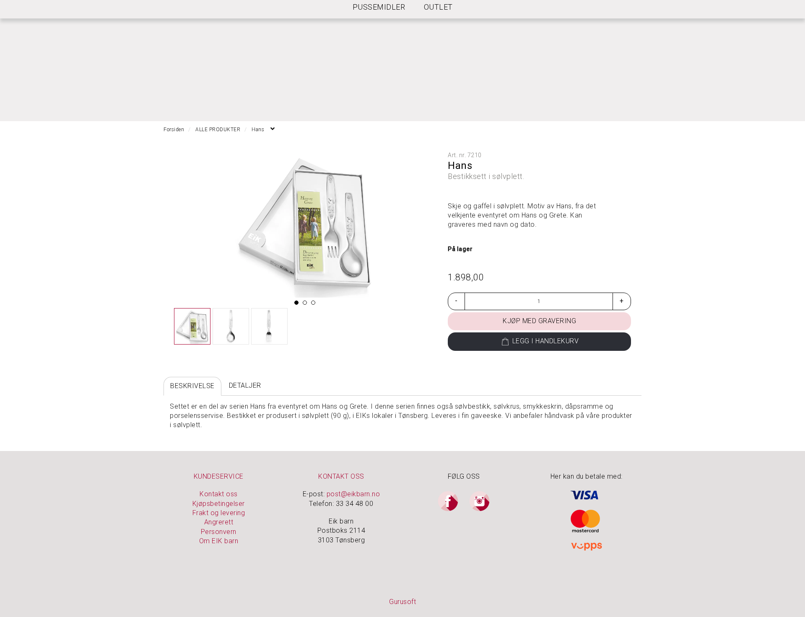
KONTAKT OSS (341, 476)
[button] (296, 303)
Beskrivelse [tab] (192, 386)
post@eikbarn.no (353, 494)
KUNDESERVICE (219, 476)
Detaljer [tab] (245, 385)
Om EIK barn (219, 541)
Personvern (218, 532)
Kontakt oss (219, 494)
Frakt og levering (218, 513)
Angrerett (219, 522)
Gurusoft (402, 602)
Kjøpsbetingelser (218, 504)
